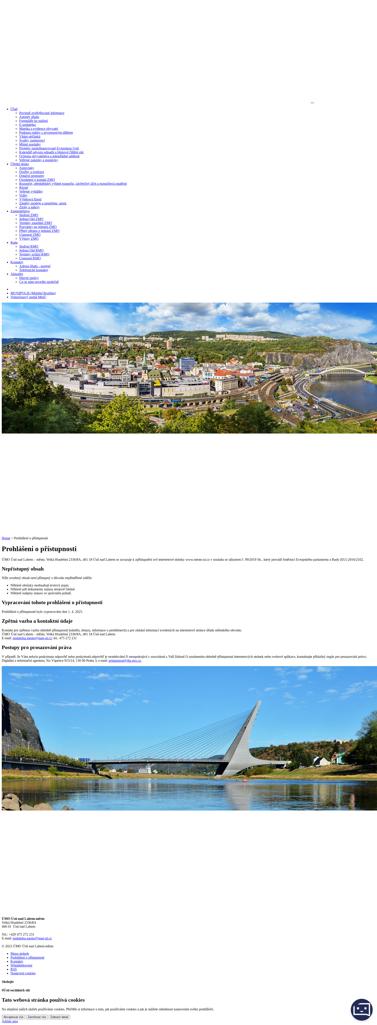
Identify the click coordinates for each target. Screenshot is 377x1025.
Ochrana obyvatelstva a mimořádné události (49, 156)
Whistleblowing (21, 965)
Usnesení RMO (30, 258)
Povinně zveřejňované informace (41, 113)
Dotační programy (31, 176)
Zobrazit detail (59, 1017)
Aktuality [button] (16, 274)
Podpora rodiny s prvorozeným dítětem (46, 132)
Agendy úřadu (29, 117)
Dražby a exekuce (31, 172)
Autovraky (26, 168)
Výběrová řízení (30, 199)
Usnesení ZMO (30, 235)
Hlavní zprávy (29, 278)
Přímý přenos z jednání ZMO (39, 231)
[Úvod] (156, 101)
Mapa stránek (19, 953)
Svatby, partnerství (32, 140)
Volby (23, 195)
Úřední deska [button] (19, 164)
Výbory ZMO (29, 238)
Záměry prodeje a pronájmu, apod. (43, 203)
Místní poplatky (30, 144)
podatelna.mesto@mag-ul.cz (32, 638)
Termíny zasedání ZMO (35, 223)
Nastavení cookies (23, 973)
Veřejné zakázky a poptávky (38, 160)
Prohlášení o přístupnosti (27, 957)
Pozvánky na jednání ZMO (38, 227)
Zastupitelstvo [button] (20, 211)
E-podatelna (27, 125)
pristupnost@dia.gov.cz (125, 660)
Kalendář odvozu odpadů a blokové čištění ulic (51, 152)
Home (6, 538)
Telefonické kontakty (33, 270)
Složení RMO (28, 246)
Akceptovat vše (13, 1017)
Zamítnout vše (37, 1017)
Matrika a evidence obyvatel (38, 128)
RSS (13, 969)
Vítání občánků (29, 136)
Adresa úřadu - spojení (34, 266)
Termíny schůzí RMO (34, 254)
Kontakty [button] (16, 262)
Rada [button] (14, 242)
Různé (23, 187)
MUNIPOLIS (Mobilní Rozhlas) (33, 293)
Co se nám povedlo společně (39, 282)
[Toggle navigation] (312, 102)
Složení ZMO (28, 215)
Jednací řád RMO (31, 250)
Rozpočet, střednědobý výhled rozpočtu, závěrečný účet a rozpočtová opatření (73, 183)
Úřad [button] (13, 109)
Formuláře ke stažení (33, 121)
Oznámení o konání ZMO (37, 180)
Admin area (10, 1021)
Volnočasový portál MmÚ (28, 297)
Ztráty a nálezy (29, 207)
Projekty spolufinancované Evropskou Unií (49, 148)
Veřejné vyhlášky (31, 191)
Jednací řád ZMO (31, 219)
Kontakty (16, 961)
